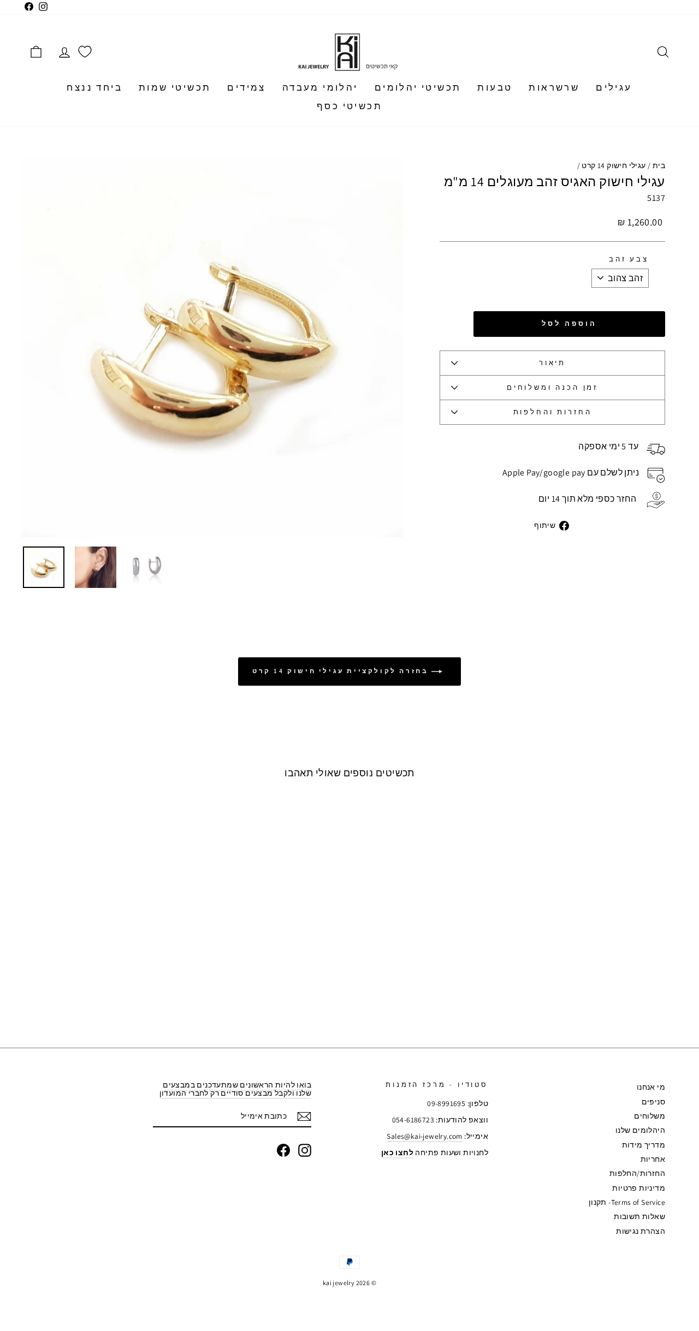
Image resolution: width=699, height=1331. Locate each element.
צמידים (246, 87)
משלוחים (649, 1116)
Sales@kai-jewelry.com (424, 1136)
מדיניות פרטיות (638, 1188)
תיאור (552, 362)
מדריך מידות (643, 1145)
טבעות (494, 87)
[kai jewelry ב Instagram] (304, 1150)
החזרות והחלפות (552, 412)
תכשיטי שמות (175, 87)
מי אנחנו (651, 1087)
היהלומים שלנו (640, 1130)
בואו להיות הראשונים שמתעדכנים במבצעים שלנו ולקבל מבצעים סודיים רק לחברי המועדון (235, 1089)
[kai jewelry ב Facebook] (283, 1150)
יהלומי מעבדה (320, 87)
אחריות (653, 1159)
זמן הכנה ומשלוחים (552, 387)
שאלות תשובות (639, 1216)
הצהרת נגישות (640, 1231)
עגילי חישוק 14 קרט (613, 165)
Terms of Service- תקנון (627, 1202)
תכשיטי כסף (349, 106)
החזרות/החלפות (637, 1173)
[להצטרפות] (304, 1116)
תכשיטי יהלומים (418, 87)
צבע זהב (629, 259)
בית (659, 165)
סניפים (653, 1102)
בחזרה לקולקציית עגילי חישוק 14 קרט (341, 671)
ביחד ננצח (94, 87)
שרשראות (554, 87)
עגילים (614, 87)
